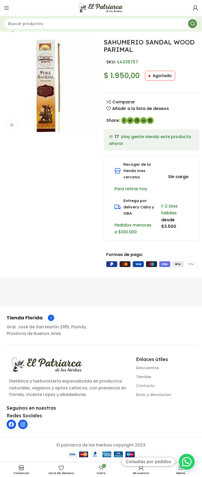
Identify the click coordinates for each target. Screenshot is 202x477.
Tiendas (143, 376)
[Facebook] (11, 424)
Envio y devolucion (153, 394)
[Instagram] (23, 424)
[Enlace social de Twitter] (130, 120)
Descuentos (147, 367)
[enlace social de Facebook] (124, 120)
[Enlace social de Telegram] (150, 120)
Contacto (145, 385)
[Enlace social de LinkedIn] (143, 120)
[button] (187, 462)
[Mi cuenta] (195, 8)
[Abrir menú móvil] (6, 8)
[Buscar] (192, 23)
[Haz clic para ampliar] (12, 125)
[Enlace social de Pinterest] (137, 120)
